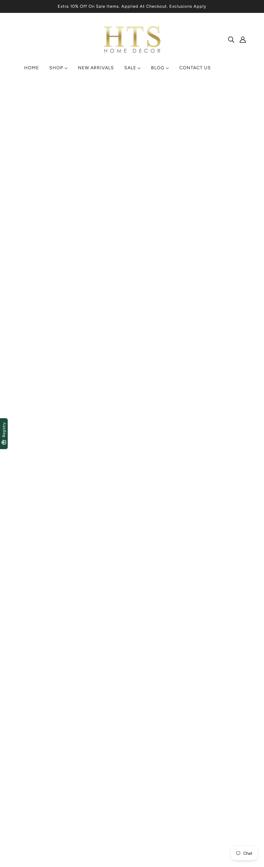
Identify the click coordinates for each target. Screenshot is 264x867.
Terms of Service (98, 764)
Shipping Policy (96, 779)
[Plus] (158, 260)
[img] (231, 39)
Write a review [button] (132, 495)
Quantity (143, 247)
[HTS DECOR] (132, 53)
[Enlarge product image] (68, 175)
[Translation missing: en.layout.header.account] (243, 39)
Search (145, 764)
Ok (234, 786)
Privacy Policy (94, 771)
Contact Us (150, 771)
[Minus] (136, 260)
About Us (147, 779)
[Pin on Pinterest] (134, 393)
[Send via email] (145, 393)
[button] (155, 393)
